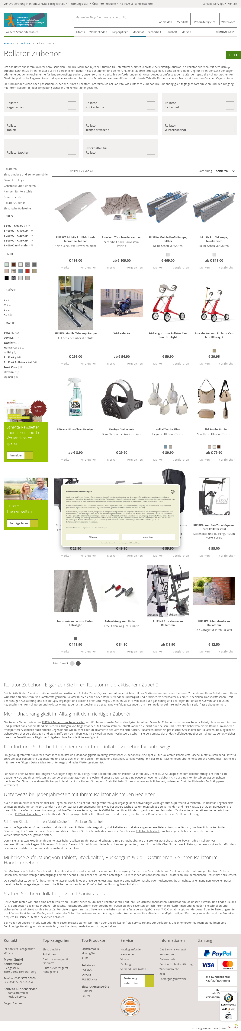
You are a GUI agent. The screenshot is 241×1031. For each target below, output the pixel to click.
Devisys (12, 337)
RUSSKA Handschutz (28, 814)
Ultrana (12, 372)
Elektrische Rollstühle (17, 208)
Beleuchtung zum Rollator (122, 621)
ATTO (85, 958)
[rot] (28, 271)
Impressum (166, 954)
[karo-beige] (14, 271)
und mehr (19, 245)
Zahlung (125, 964)
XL (9, 314)
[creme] (21, 264)
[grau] (35, 264)
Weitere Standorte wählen (22, 32)
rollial (11, 352)
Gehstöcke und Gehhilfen (20, 186)
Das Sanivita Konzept (172, 949)
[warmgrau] (28, 278)
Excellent (13, 342)
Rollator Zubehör (14, 203)
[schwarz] (7, 278)
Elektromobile (51, 949)
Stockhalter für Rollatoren (198, 730)
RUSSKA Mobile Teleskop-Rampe (75, 333)
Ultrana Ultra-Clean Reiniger (75, 429)
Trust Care (14, 367)
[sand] (35, 271)
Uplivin (12, 377)
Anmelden (16, 455)
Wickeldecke (122, 333)
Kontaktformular (18, 993)
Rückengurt (85, 774)
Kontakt (232, 3)
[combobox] (100, 17)
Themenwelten (225, 32)
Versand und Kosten (133, 969)
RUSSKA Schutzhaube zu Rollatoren (214, 623)
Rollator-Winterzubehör (63, 704)
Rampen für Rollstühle (18, 191)
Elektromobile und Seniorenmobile (26, 174)
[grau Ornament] (28, 264)
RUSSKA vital (90, 979)
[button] (62, 268)
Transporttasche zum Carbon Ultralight (75, 623)
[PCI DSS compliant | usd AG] (130, 1007)
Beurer (86, 996)
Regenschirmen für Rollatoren (23, 704)
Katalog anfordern (131, 949)
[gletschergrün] (7, 264)
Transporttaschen (215, 697)
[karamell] (7, 271)
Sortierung (205, 171)
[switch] (228, 1016)
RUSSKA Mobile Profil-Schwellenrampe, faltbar (75, 239)
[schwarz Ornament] (14, 278)
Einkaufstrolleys (14, 180)
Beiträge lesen (19, 523)
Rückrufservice (17, 996)
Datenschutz (167, 959)
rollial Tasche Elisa (168, 429)
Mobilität (26, 43)
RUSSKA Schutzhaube (167, 840)
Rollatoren (10, 169)
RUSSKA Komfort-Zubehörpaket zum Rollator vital (214, 527)
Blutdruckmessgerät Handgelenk (55, 969)
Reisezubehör (12, 197)
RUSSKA (13, 357)
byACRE (12, 333)
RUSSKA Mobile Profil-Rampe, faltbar (168, 239)
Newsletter (127, 954)
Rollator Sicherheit (147, 831)
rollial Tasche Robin (214, 429)
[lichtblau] (21, 271)
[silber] (21, 278)
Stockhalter (169, 697)
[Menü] (235, 993)
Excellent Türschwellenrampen (121, 237)
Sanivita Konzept (213, 3)
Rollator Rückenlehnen (81, 697)
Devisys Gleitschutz (121, 429)
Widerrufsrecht (169, 969)
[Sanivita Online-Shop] (39, 20)
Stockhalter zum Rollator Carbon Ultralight (214, 335)
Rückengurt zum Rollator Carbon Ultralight (168, 335)
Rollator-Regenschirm (219, 803)
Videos (124, 959)
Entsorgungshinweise (173, 979)
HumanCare (15, 347)
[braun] (14, 264)
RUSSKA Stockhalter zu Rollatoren (168, 623)
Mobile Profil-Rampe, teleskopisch (214, 239)
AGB (162, 974)
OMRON (87, 991)
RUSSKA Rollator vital (21, 362)
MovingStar (89, 953)
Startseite (9, 43)
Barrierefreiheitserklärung (176, 964)
